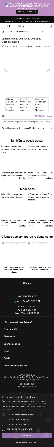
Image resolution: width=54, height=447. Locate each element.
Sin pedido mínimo (10, 21)
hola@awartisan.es (27, 296)
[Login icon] (50, 26)
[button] (27, 442)
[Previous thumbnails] (3, 104)
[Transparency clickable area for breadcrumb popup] (17, 32)
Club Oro (29, 21)
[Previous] (42, 32)
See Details (22, 178)
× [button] (51, 396)
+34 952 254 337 (27, 306)
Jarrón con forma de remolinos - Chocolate (40, 174)
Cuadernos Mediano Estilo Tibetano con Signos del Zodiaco (40, 222)
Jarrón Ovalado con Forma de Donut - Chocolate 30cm (13, 174)
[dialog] (27, 420)
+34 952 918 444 (27, 310)
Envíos (21, 21)
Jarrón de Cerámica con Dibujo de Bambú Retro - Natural (14, 269)
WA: (28, 301)
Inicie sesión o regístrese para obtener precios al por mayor (27, 122)
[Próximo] (49, 32)
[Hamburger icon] (3, 26)
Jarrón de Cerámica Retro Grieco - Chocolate (40, 268)
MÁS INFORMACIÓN (27, 12)
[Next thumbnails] (51, 104)
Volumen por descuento (42, 21)
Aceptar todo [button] (27, 435)
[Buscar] (9, 26)
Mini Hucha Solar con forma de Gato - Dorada (13, 221)
